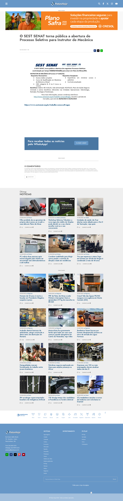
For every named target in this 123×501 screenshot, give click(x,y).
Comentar (30, 177)
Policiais (45, 466)
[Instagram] (112, 3)
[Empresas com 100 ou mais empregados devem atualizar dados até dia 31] (90, 352)
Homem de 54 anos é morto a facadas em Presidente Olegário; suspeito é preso (32, 298)
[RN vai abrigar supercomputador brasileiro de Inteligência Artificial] (33, 384)
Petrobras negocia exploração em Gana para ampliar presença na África (60, 367)
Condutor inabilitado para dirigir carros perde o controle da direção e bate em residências (60, 258)
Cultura (45, 442)
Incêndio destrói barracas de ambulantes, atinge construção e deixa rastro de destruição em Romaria (32, 333)
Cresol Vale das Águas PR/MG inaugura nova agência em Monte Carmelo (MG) (89, 298)
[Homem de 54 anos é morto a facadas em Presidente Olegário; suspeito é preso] (33, 283)
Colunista (46, 439)
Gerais (45, 456)
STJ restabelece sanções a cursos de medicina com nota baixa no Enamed (89, 399)
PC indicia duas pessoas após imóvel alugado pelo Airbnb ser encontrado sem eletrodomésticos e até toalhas (32, 259)
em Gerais (28, 363)
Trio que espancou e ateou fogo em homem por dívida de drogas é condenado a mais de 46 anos (90, 258)
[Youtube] (116, 3)
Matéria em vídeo (48, 459)
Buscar (114, 479)
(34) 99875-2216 (15, 448)
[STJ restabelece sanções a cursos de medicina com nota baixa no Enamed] (90, 384)
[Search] (99, 3)
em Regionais (29, 293)
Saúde (45, 473)
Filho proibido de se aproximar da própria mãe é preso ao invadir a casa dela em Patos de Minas (32, 222)
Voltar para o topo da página (80, 485)
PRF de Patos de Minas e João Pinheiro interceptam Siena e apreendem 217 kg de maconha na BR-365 (61, 299)
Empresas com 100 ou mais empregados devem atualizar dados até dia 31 (88, 367)
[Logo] (59, 4)
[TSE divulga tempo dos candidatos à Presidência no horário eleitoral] (61, 384)
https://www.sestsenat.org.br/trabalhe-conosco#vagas (47, 105)
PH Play (45, 463)
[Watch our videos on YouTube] (23, 454)
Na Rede (84, 437)
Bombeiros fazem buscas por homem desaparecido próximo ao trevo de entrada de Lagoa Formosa (89, 333)
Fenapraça (46, 454)
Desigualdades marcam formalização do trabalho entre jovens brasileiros (31, 367)
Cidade (45, 437)
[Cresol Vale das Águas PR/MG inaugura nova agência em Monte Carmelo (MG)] (90, 283)
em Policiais (29, 217)
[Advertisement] (61, 497)
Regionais (46, 471)
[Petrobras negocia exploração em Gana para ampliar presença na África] (61, 352)
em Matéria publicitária (60, 217)
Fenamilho (46, 451)
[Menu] (6, 4)
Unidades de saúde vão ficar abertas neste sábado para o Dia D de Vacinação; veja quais (90, 222)
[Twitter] (108, 3)
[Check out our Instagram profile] (19, 454)
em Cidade (86, 217)
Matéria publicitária (48, 461)
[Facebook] (103, 3)
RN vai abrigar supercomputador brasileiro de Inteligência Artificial (32, 398)
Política (45, 468)
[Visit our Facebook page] (11, 454)
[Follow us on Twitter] (15, 454)
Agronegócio (47, 434)
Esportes (45, 449)
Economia (46, 444)
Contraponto (85, 444)
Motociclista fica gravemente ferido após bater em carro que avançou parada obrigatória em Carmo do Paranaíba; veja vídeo (60, 333)
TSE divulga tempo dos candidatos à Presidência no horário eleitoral (61, 398)
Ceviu (83, 442)
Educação (46, 446)
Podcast (83, 439)
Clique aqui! (81, 143)
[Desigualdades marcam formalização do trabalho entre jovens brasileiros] (33, 352)
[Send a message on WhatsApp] (6, 454)
